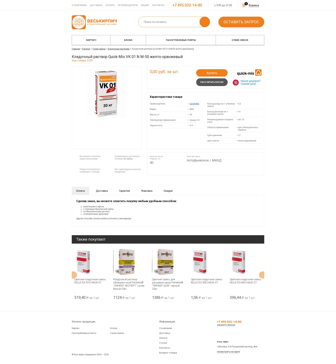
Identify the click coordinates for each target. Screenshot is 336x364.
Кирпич (91, 40)
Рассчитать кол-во (211, 82)
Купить (212, 73)
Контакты (158, 5)
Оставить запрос (241, 22)
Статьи (163, 343)
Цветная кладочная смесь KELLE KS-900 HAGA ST (206, 281)
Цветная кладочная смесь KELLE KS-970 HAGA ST (90, 281)
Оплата (110, 5)
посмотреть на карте (228, 351)
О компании (79, 5)
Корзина (254, 5)
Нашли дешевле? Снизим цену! (251, 82)
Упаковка (146, 190)
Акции (145, 5)
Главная (76, 49)
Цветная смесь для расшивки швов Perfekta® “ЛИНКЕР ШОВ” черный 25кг (167, 284)
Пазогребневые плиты (181, 40)
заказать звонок (226, 325)
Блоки (128, 40)
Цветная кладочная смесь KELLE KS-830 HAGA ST (245, 281)
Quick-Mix (194, 104)
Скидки (168, 190)
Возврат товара (168, 352)
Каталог (86, 49)
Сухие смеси (240, 40)
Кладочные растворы (119, 49)
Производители (128, 5)
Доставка (96, 5)
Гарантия (124, 190)
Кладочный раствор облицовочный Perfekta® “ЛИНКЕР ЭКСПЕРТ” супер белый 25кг (128, 284)
